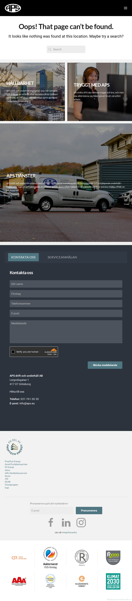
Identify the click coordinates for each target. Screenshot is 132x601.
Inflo (7, 484)
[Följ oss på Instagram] (81, 534)
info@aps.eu (27, 403)
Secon (7, 487)
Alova (7, 481)
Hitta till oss (17, 391)
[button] (125, 8)
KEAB (7, 493)
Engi (7, 499)
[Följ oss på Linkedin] (66, 534)
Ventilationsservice (18, 484)
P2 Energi (9, 479)
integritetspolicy (69, 544)
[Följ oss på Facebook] (51, 534)
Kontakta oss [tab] (23, 257)
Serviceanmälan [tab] (62, 257)
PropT (7, 473)
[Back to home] (13, 8)
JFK (7, 490)
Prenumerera (89, 522)
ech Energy (15, 473)
